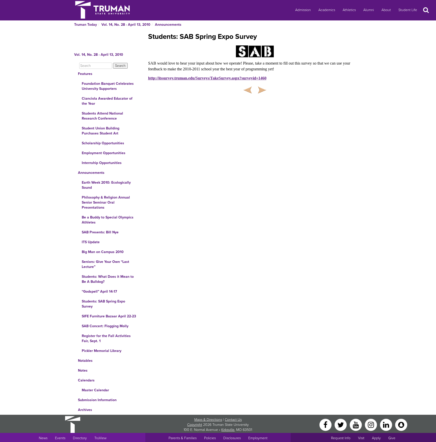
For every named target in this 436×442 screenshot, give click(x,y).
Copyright (194, 425)
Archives (85, 410)
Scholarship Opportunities (103, 143)
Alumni (368, 10)
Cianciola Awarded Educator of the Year (107, 101)
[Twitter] (341, 424)
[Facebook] (326, 424)
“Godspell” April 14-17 (99, 291)
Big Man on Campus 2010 (103, 252)
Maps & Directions (208, 420)
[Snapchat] (401, 424)
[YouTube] (356, 424)
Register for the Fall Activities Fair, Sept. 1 (106, 338)
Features (85, 74)
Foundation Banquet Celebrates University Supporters (108, 86)
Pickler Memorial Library (101, 351)
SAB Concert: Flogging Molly (105, 326)
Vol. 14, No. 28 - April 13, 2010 (125, 24)
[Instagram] (371, 424)
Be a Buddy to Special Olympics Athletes (107, 220)
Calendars (86, 380)
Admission (303, 10)
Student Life (407, 10)
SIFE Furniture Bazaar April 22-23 (109, 316)
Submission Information (97, 400)
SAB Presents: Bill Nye (100, 232)
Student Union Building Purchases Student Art (100, 130)
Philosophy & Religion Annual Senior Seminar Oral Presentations (106, 202)
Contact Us (233, 420)
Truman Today (85, 24)
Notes (83, 370)
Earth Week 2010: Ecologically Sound (106, 185)
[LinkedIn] (386, 424)
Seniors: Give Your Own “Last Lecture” (105, 264)
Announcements (168, 24)
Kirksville (227, 430)
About (386, 10)
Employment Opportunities (103, 153)
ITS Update (91, 242)
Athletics (349, 10)
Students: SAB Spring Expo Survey (103, 304)
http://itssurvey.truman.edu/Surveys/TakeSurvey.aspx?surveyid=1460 (207, 78)
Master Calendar (95, 390)
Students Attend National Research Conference (102, 116)
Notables (85, 360)
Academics (326, 10)
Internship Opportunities (102, 163)
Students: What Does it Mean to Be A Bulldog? (108, 279)
